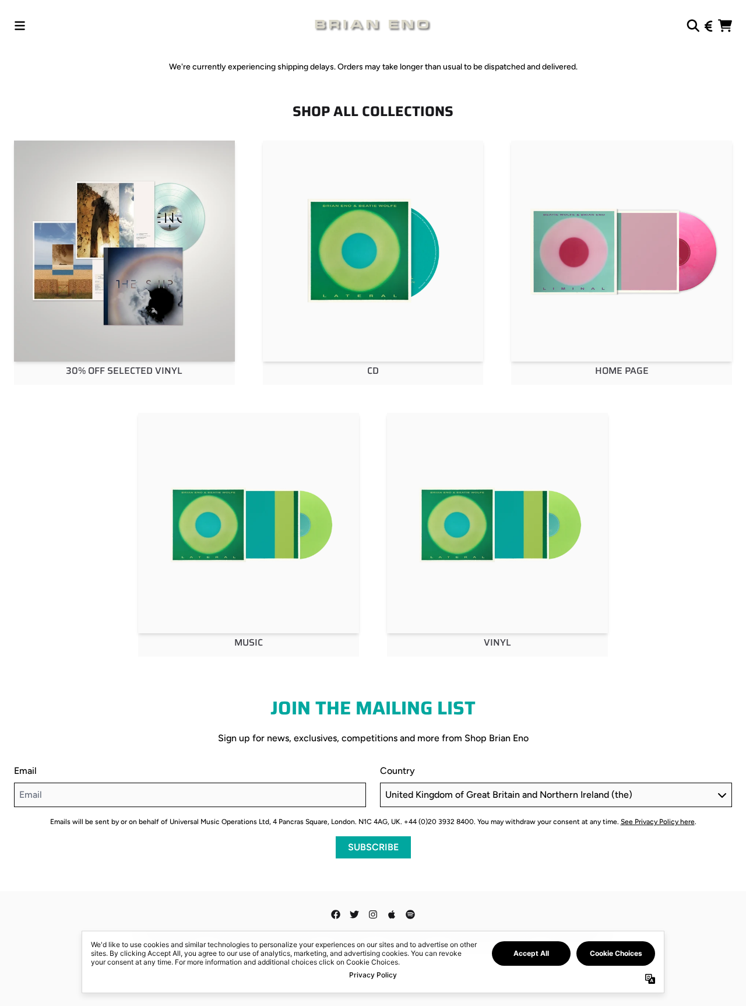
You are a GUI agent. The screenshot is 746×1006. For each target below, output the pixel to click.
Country (397, 770)
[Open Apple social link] (391, 914)
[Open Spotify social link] (410, 914)
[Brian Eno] (373, 25)
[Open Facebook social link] (335, 914)
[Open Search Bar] (692, 26)
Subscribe (373, 847)
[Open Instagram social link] (373, 914)
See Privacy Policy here (658, 822)
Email (25, 770)
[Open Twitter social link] (354, 914)
